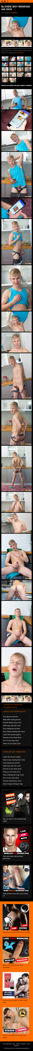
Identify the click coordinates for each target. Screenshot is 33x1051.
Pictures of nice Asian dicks (12, 737)
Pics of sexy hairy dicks (11, 740)
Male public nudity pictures (12, 719)
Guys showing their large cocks (13, 775)
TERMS (18, 1044)
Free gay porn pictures (10, 716)
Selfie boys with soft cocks (12, 725)
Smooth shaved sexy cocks (12, 722)
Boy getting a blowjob (10, 707)
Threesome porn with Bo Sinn (13, 704)
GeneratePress (25, 1048)
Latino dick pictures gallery (12, 734)
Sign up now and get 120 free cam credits (16, 932)
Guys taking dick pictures (11, 728)
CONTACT (16, 1045)
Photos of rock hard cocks (11, 743)
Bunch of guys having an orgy (13, 784)
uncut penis (19, 53)
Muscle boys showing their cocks (14, 731)
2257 (28, 1044)
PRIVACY (23, 1044)
